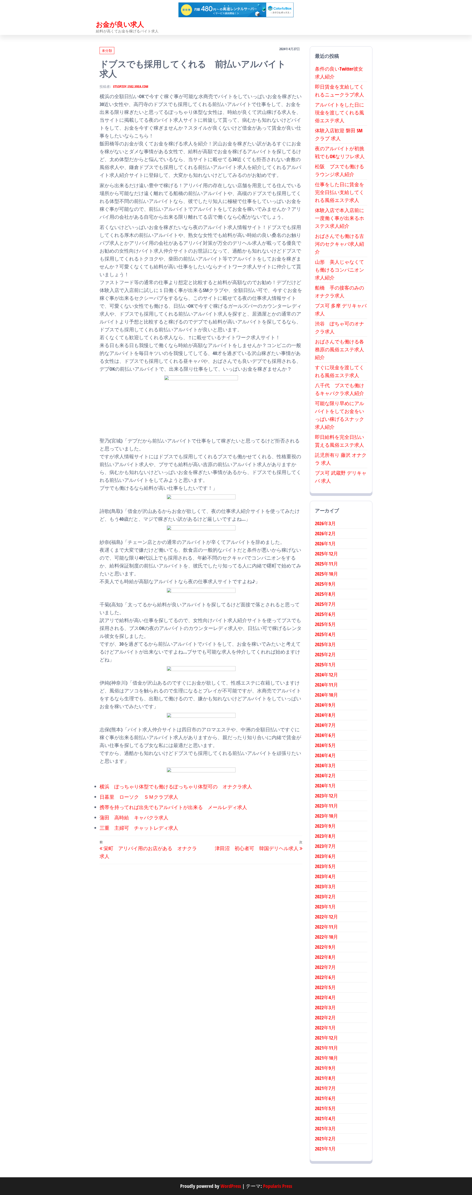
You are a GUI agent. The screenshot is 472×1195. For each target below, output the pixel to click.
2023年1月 (325, 906)
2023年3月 (325, 886)
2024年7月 (325, 725)
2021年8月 (325, 1078)
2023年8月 (325, 836)
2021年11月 (326, 1047)
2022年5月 (325, 987)
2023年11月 (326, 805)
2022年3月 (325, 1007)
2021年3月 (325, 1128)
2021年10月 (326, 1058)
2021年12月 (326, 1037)
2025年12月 (326, 553)
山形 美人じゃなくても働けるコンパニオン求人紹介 (339, 270)
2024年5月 (325, 745)
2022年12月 (326, 916)
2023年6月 (325, 856)
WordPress (231, 1186)
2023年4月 (325, 876)
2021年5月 (325, 1108)
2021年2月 (325, 1138)
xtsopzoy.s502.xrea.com (130, 86)
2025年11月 (326, 563)
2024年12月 (326, 674)
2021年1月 (325, 1148)
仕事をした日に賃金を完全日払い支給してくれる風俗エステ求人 (339, 192)
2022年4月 (325, 997)
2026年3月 (325, 523)
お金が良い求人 (120, 24)
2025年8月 (325, 594)
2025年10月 (326, 573)
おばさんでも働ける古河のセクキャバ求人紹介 (339, 244)
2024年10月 (326, 694)
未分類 (107, 50)
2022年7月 (325, 967)
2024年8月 (325, 715)
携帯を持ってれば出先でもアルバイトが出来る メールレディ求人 (173, 807)
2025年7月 (325, 604)
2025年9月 (325, 584)
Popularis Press (277, 1186)
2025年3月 (325, 644)
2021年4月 (325, 1118)
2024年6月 (325, 735)
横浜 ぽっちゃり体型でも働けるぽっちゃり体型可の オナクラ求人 (176, 786)
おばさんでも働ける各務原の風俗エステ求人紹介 (339, 349)
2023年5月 (325, 866)
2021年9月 (325, 1068)
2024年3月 (325, 765)
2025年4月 (325, 634)
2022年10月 (326, 937)
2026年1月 (325, 543)
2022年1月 (325, 1027)
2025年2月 (325, 654)
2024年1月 (325, 785)
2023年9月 (325, 826)
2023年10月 (326, 815)
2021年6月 (325, 1098)
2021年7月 (325, 1088)
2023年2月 (325, 896)
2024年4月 (325, 755)
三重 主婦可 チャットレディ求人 (139, 828)
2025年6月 (325, 614)
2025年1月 (325, 664)
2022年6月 (325, 977)
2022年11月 (326, 926)
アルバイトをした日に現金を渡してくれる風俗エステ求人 (339, 112)
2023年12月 (326, 795)
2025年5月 (325, 624)
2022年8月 (325, 957)
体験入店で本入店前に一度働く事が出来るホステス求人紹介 (339, 218)
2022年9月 (325, 947)
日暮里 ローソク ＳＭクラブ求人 (139, 797)
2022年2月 (325, 1017)
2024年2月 (325, 775)
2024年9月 (325, 705)
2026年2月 (325, 533)
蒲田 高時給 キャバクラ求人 (134, 817)
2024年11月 (326, 684)
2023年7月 (325, 846)
